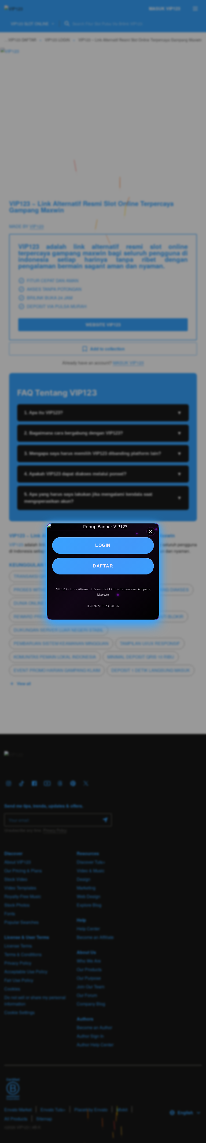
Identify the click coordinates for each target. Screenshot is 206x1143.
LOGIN (103, 545)
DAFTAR (103, 566)
